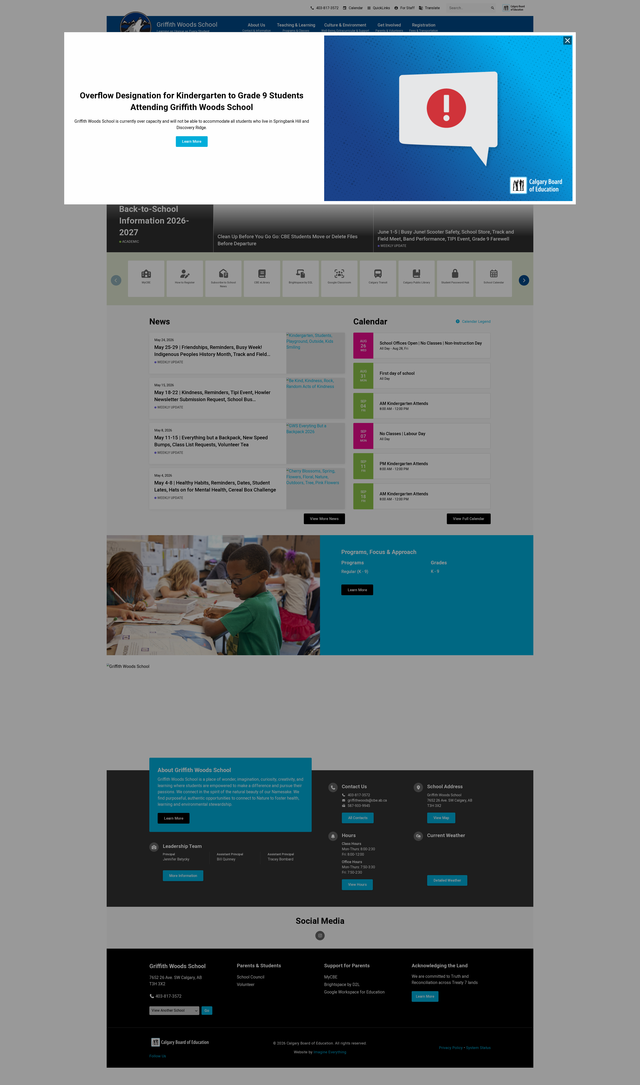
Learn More (191, 141)
